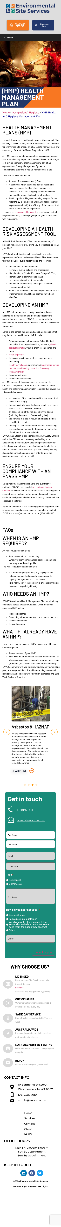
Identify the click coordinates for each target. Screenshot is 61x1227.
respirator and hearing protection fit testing (29, 368)
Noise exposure (16, 354)
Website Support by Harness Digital (30, 1186)
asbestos (19, 987)
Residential (15, 880)
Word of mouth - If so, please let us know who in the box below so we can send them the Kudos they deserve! (29, 924)
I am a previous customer (23, 919)
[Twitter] (40, 1173)
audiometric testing (50, 365)
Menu (10, 37)
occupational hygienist (25, 212)
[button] (6, 732)
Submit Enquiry (43, 952)
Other (12, 930)
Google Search (17, 915)
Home (6, 112)
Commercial (15, 884)
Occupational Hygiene (25, 112)
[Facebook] (31, 1173)
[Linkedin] (23, 1173)
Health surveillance (18, 365)
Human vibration (16, 372)
